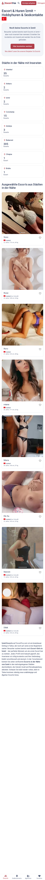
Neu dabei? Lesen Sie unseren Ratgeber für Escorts (22, 51)
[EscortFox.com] (9, 3)
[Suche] (18, 3)
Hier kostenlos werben (22, 46)
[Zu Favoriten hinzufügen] (40, 238)
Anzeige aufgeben (28, 3)
